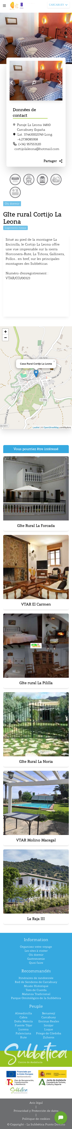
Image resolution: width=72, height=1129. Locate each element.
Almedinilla (23, 1013)
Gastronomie (36, 959)
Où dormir (36, 955)
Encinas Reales (48, 1021)
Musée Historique (36, 986)
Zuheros (48, 1037)
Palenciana (23, 1033)
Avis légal (36, 1103)
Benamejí (48, 1013)
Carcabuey (48, 1017)
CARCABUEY (56, 4)
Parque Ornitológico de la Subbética (36, 998)
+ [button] (5, 331)
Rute (23, 1037)
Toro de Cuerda (36, 990)
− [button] (5, 337)
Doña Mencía (23, 1021)
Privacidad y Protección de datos (36, 1111)
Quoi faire (36, 963)
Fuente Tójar (23, 1025)
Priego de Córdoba (48, 1033)
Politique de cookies (36, 1119)
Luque (48, 1029)
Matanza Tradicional (36, 994)
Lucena (23, 1029)
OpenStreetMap (51, 427)
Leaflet (36, 427)
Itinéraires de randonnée (36, 978)
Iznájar (48, 1025)
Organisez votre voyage (36, 946)
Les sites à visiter (36, 950)
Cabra (23, 1017)
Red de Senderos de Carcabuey (36, 982)
